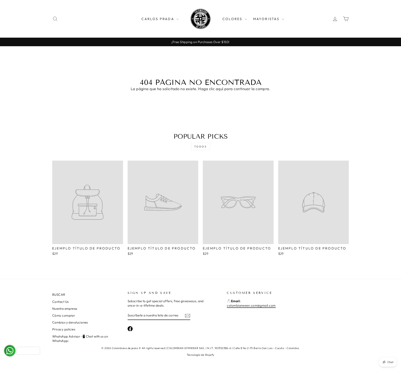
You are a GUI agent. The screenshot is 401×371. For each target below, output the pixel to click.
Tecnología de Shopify (200, 354)
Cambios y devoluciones (70, 322)
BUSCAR (58, 295)
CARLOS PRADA (158, 19)
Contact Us (60, 302)
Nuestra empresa (64, 309)
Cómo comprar (63, 315)
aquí (219, 88)
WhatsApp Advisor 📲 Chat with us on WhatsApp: (80, 338)
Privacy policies (63, 329)
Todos (200, 146)
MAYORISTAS (267, 19)
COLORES (233, 19)
